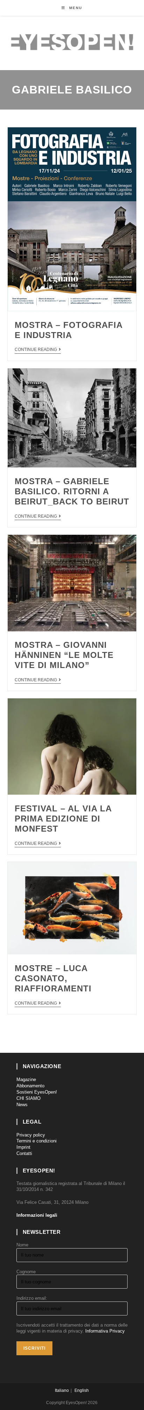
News (22, 1104)
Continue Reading (36, 349)
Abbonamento (30, 1085)
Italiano (62, 1390)
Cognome (26, 1271)
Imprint (23, 1147)
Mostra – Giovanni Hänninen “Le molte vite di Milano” (64, 655)
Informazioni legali (36, 1215)
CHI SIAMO (28, 1098)
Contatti (24, 1153)
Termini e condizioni (36, 1140)
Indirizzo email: (31, 1298)
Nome (22, 1244)
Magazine (26, 1079)
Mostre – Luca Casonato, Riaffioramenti (53, 978)
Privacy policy (30, 1135)
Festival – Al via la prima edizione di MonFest (63, 818)
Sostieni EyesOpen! (36, 1092)
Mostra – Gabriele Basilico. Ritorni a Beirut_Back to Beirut (72, 491)
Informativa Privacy (105, 1331)
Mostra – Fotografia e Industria (68, 330)
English (81, 1390)
